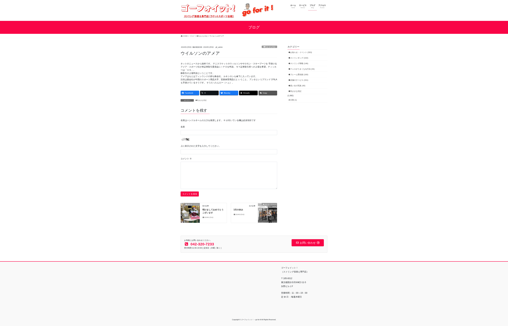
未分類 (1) (292, 100)
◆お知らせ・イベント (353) (300, 52)
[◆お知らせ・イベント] (190, 213)
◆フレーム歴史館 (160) (298, 74)
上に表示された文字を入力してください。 (201, 146)
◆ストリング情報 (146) (298, 63)
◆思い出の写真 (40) (296, 86)
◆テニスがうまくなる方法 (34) (301, 69)
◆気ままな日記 (269, 47)
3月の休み (238, 210)
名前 (183, 127)
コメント (186, 159)
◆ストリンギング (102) (298, 58)
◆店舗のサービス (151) (298, 80)
